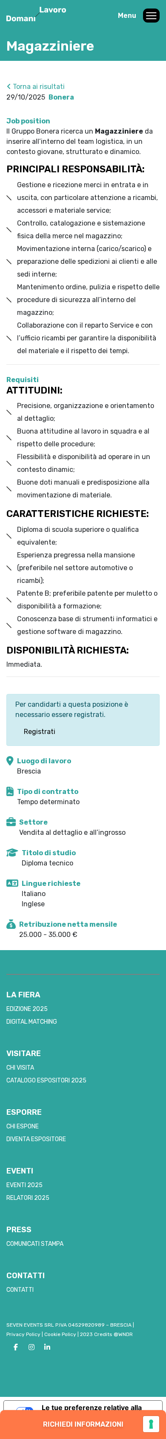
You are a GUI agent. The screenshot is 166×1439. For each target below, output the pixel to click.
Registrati (39, 732)
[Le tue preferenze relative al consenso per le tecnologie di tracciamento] (151, 1424)
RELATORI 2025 (27, 1198)
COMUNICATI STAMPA (34, 1244)
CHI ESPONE (22, 1126)
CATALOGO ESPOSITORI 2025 (46, 1080)
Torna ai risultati (38, 87)
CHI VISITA (20, 1067)
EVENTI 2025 (24, 1185)
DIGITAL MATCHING (31, 1021)
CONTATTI (20, 1289)
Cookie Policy (60, 1334)
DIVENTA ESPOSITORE (36, 1139)
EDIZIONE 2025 (27, 1009)
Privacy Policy (23, 1334)
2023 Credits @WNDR (106, 1334)
